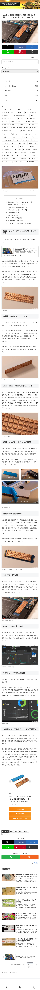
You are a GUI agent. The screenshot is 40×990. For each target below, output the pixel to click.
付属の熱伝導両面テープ (15, 213)
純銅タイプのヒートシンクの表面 (17, 210)
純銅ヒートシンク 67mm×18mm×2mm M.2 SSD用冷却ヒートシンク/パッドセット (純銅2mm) (20, 799)
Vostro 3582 (6, 834)
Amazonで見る (20, 809)
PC (16, 831)
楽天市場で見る (20, 813)
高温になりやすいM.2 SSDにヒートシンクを (21, 202)
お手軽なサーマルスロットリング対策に (19, 223)
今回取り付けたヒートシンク (16, 205)
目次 (17, 198)
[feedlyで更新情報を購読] (10, 857)
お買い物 (6, 831)
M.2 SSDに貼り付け (13, 215)
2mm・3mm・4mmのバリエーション (18, 207)
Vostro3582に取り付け (15, 218)
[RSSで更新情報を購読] (29, 857)
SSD (21, 831)
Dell (12, 831)
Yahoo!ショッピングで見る (20, 818)
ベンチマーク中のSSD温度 (15, 220)
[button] (32, 52)
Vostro (27, 831)
